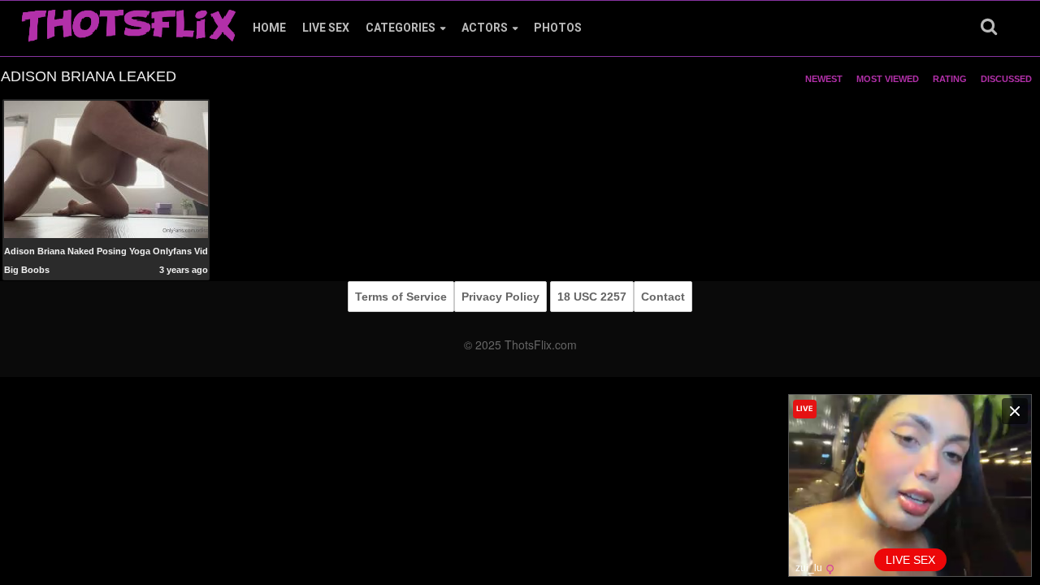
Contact (663, 296)
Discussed (1006, 79)
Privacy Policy (501, 296)
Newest (824, 79)
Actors (485, 27)
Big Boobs (27, 270)
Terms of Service (401, 296)
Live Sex (325, 27)
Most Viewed (887, 79)
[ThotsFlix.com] (128, 21)
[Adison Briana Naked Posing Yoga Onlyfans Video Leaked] (106, 169)
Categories (401, 27)
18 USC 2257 (591, 296)
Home (269, 27)
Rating (950, 79)
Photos (558, 27)
